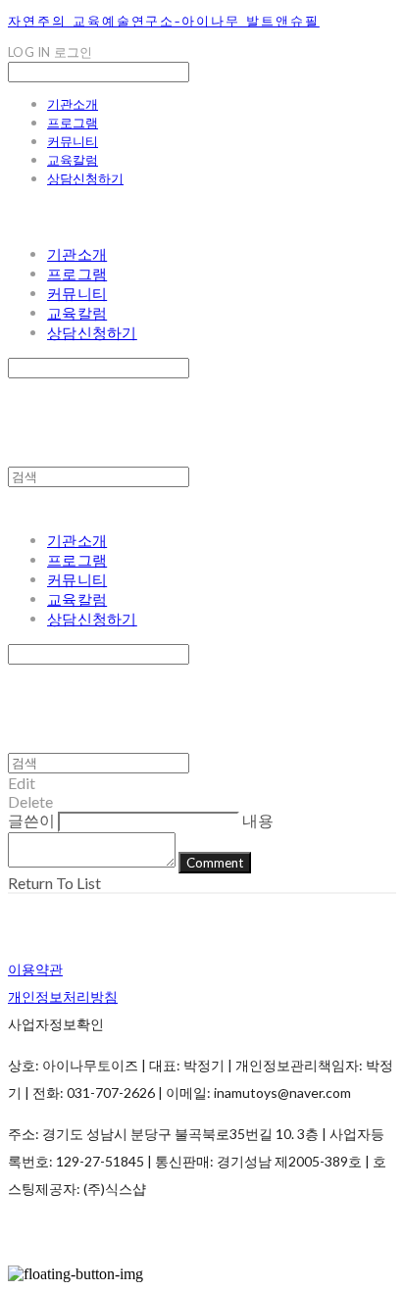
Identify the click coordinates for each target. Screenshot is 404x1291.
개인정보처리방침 (63, 996)
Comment (214, 862)
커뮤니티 (72, 141)
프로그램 (72, 122)
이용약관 (35, 969)
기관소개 (72, 104)
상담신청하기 (85, 178)
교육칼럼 (72, 160)
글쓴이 (31, 820)
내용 (258, 820)
